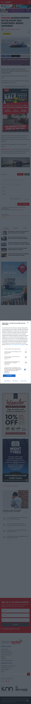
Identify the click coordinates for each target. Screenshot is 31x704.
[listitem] (15, 349)
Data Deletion (7, 380)
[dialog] (15, 352)
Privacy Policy (24, 380)
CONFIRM (9, 375)
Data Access (15, 380)
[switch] (25, 352)
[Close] (28, 323)
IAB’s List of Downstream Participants (17, 344)
